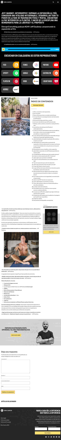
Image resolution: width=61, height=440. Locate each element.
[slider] (57, 49)
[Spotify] (59, 437)
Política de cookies (5, 420)
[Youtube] (46, 437)
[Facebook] (56, 437)
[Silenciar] (54, 49)
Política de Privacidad (6, 422)
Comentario (4, 359)
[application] (30, 49)
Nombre (3, 375)
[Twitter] (51, 437)
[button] (53, 2)
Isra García (16, 213)
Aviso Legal (3, 418)
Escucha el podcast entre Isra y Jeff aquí (10, 304)
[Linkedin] (54, 437)
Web (2, 386)
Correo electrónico (5, 380)
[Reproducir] (3, 49)
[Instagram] (48, 437)
